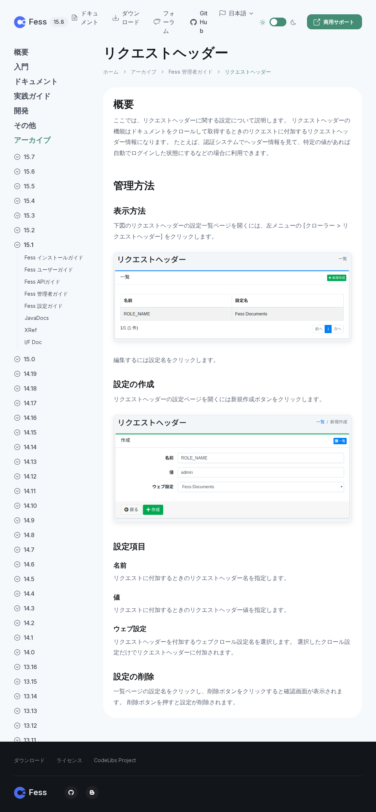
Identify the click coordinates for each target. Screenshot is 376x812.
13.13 (30, 711)
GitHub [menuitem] (203, 22)
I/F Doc (33, 342)
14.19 (30, 373)
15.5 (29, 186)
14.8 (29, 535)
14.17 (30, 403)
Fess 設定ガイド (44, 306)
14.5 (29, 579)
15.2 (29, 230)
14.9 (29, 520)
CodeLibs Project (115, 760)
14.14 (30, 447)
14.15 (30, 432)
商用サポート (338, 22)
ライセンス (69, 760)
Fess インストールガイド (54, 257)
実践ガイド (32, 96)
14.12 (30, 476)
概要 (21, 52)
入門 (21, 66)
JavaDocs (37, 318)
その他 (25, 125)
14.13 (30, 461)
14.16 (30, 417)
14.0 (29, 652)
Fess (43, 21)
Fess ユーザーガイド (49, 269)
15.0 (29, 359)
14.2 (29, 623)
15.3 (29, 215)
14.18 (30, 388)
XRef (31, 330)
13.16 (30, 667)
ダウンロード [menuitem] (131, 18)
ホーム (111, 72)
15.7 (29, 156)
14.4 (29, 593)
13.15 (30, 681)
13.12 (30, 725)
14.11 (30, 491)
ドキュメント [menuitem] (89, 18)
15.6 (29, 171)
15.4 (29, 200)
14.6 (29, 564)
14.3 (29, 608)
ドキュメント (36, 81)
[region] (54, 422)
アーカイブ (32, 140)
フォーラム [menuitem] (169, 22)
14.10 (30, 505)
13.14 (30, 696)
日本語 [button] (237, 13)
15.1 (28, 244)
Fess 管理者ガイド (46, 294)
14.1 (28, 637)
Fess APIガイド (42, 281)
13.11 (30, 740)
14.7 (29, 549)
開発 (21, 110)
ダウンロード (29, 760)
